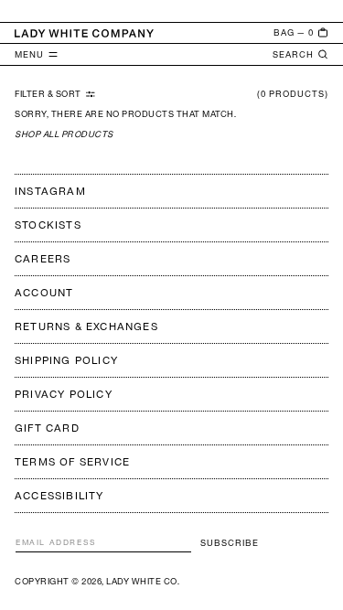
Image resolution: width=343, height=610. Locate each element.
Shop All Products (64, 134)
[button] (300, 32)
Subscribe (229, 543)
